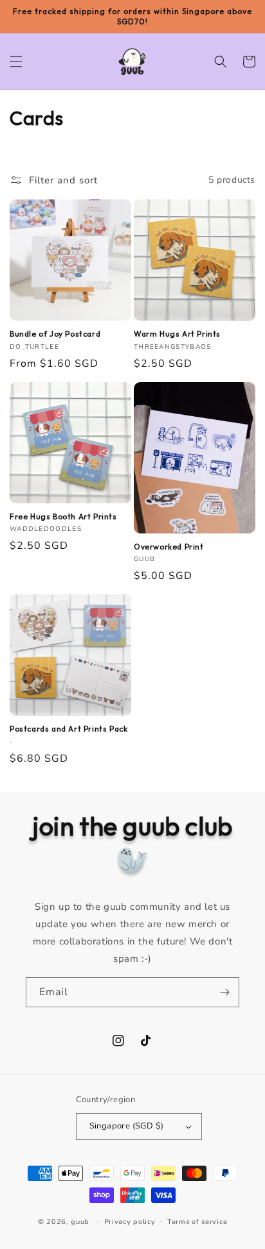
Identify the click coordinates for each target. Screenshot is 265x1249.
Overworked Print (169, 546)
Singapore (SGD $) (126, 1126)
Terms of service (197, 1222)
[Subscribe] (224, 992)
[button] (16, 61)
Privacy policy (130, 1222)
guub (80, 1221)
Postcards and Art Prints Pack (68, 728)
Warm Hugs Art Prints (177, 334)
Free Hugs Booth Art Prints (63, 516)
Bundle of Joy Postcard (55, 334)
